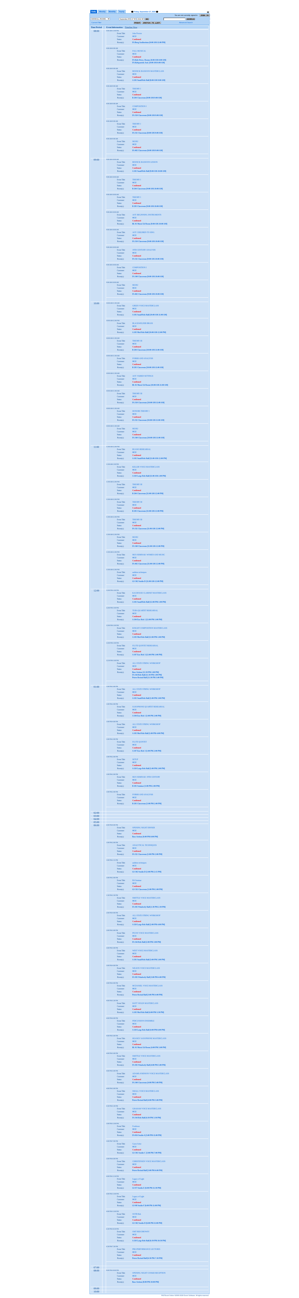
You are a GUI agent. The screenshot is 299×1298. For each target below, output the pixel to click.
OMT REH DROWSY (141, 1232)
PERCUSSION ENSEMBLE (143, 1021)
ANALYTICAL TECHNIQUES (144, 845)
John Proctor (137, 33)
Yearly (121, 12)
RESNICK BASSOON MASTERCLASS (148, 71)
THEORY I (136, 89)
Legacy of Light (138, 1179)
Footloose (136, 1126)
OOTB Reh (136, 1214)
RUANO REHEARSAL (141, 449)
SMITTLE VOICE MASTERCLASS (146, 898)
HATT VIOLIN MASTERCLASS (145, 1003)
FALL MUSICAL (139, 51)
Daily (93, 12)
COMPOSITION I (139, 106)
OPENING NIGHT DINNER (143, 828)
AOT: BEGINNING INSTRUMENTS (146, 215)
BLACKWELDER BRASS (142, 323)
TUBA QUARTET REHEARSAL (145, 610)
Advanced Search (186, 22)
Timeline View (131, 27)
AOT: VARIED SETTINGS (142, 376)
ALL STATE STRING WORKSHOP (146, 663)
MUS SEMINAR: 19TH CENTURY (146, 777)
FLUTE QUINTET (139, 742)
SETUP (135, 759)
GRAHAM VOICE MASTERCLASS (146, 1109)
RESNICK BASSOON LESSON (145, 162)
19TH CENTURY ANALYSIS (144, 250)
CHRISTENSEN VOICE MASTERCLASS (148, 1161)
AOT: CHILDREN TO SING (143, 232)
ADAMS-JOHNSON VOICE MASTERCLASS (150, 1073)
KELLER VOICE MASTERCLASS (146, 467)
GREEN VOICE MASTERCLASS (145, 306)
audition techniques (139, 572)
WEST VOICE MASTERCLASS (145, 951)
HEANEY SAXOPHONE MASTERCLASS (149, 1038)
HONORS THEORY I (140, 411)
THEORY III (137, 341)
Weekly (102, 12)
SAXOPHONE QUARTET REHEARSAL (148, 707)
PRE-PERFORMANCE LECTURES (146, 1249)
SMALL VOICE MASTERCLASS (145, 1091)
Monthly (112, 12)
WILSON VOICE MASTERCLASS (146, 968)
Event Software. (189, 1295)
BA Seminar (136, 880)
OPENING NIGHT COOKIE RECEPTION (149, 1273)
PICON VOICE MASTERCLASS (145, 933)
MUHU (135, 141)
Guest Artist (136, 1144)
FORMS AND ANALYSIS (142, 358)
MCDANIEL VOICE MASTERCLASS (147, 986)
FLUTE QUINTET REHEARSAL (145, 646)
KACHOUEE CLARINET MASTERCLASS (149, 593)
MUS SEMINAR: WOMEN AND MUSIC (148, 555)
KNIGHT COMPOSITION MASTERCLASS (149, 628)
